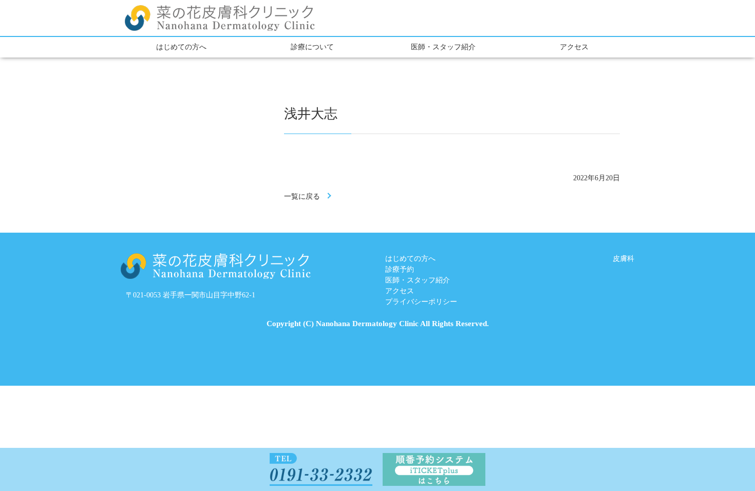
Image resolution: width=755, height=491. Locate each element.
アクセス (574, 47)
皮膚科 (623, 258)
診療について (312, 47)
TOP (709, 456)
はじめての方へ (181, 47)
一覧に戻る (302, 196)
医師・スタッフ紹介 (443, 47)
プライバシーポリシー (421, 302)
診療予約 (399, 269)
